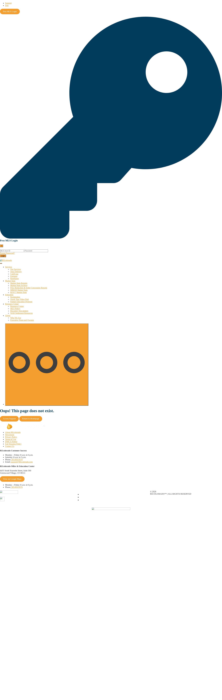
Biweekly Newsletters (19, 311)
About (7, 315)
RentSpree (14, 278)
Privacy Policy (11, 437)
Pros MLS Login (10, 11)
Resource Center (12, 304)
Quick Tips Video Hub (19, 299)
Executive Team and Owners (22, 320)
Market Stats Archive (18, 285)
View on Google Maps (12, 479)
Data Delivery (16, 272)
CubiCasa (14, 274)
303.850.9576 (17, 459)
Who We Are (15, 318)
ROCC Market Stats (18, 292)
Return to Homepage (30, 419)
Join (6, 5)
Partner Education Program (21, 302)
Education (9, 295)
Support (8, 3)
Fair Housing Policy (13, 444)
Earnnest (13, 276)
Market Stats (10, 281)
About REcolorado (13, 432)
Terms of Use (10, 439)
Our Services (15, 269)
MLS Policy (15, 309)
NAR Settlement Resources (21, 313)
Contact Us (9, 446)
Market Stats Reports (18, 283)
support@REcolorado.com (21, 462)
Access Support (9, 419)
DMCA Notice (11, 442)
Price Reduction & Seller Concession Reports (28, 288)
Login (3, 256)
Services (8, 267)
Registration (15, 297)
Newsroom (9, 435)
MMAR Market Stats (18, 290)
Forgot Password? (7, 253)
